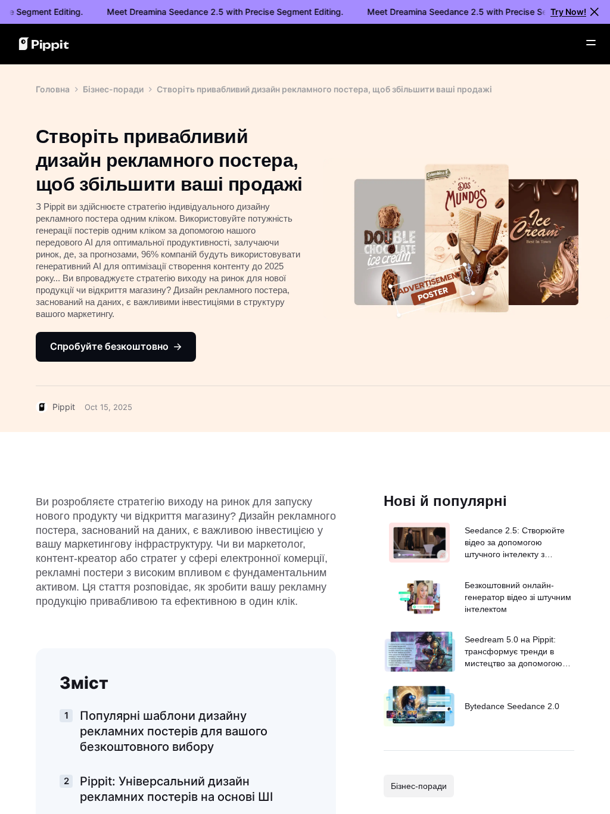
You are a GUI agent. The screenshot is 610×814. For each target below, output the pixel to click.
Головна (53, 89)
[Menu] (591, 43)
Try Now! (568, 12)
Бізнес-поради (113, 89)
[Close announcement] (594, 12)
